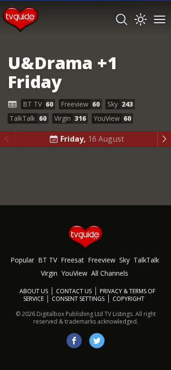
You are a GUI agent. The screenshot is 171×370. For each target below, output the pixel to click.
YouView (74, 273)
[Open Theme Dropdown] (140, 19)
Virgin (49, 273)
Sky (124, 259)
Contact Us (74, 291)
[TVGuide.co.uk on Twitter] (96, 340)
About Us (33, 291)
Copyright (128, 299)
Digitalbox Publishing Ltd (70, 314)
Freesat (72, 259)
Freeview (101, 259)
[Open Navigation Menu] (159, 19)
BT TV (47, 259)
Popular (22, 259)
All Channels (109, 273)
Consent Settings (78, 299)
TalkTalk (146, 259)
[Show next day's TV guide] (164, 138)
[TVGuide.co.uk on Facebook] (74, 340)
